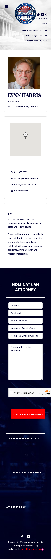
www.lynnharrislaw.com (25, 184)
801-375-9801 (20, 172)
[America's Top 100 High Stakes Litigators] (25, 13)
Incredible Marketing (31, 549)
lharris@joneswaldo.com (26, 178)
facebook (22, 537)
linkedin (28, 537)
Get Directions (21, 190)
